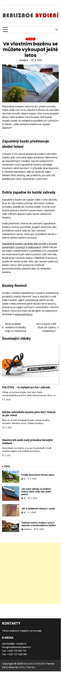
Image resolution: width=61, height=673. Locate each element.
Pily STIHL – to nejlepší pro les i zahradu (26, 387)
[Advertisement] (30, 573)
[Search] (56, 29)
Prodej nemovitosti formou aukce (37, 475)
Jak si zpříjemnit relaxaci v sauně (38, 508)
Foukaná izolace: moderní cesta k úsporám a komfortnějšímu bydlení (38, 524)
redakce (23, 60)
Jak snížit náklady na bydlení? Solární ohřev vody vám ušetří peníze (36, 492)
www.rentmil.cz (23, 314)
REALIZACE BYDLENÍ (34, 663)
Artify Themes (27, 667)
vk (24, 478)
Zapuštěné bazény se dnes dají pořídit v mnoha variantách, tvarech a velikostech (29, 245)
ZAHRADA (30, 39)
